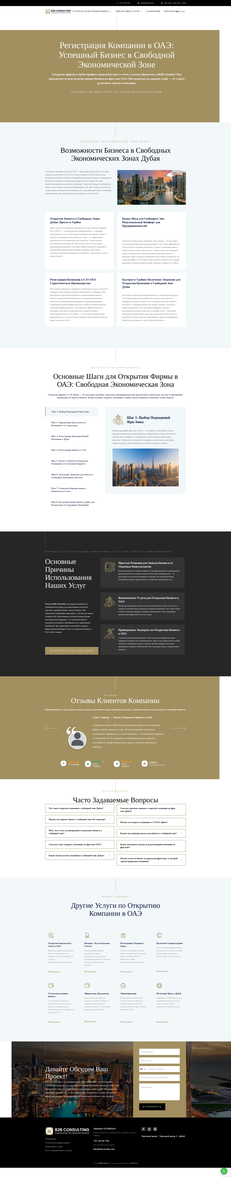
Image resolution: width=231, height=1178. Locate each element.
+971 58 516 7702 (124, 3)
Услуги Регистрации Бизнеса (57, 1143)
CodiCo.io (134, 1163)
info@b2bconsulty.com (147, 3)
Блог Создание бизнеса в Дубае (58, 1150)
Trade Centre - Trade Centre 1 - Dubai (175, 3)
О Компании (153, 11)
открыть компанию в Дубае (117, 397)
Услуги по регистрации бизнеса (91, 11)
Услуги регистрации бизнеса (58, 995)
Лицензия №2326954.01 (104, 1128)
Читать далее (54, 972)
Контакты (169, 11)
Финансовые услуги (128, 11)
